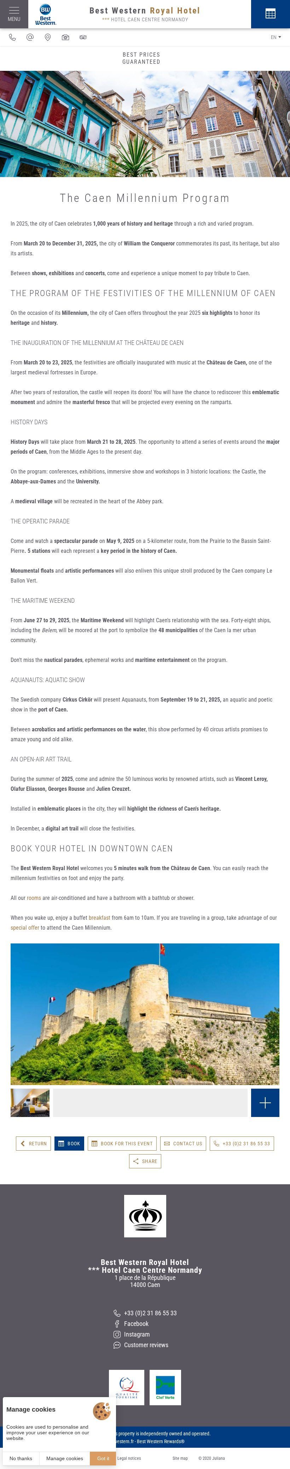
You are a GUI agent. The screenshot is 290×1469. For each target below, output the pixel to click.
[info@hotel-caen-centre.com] (30, 37)
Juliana (218, 1458)
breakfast (99, 917)
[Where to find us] (48, 37)
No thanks (21, 1458)
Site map (180, 1458)
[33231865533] (12, 37)
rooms (34, 898)
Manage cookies (64, 1458)
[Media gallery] (65, 37)
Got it (103, 1458)
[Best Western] (42, 14)
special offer (25, 927)
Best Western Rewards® (161, 1441)
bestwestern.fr (119, 1441)
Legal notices (129, 1458)
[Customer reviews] (83, 37)
